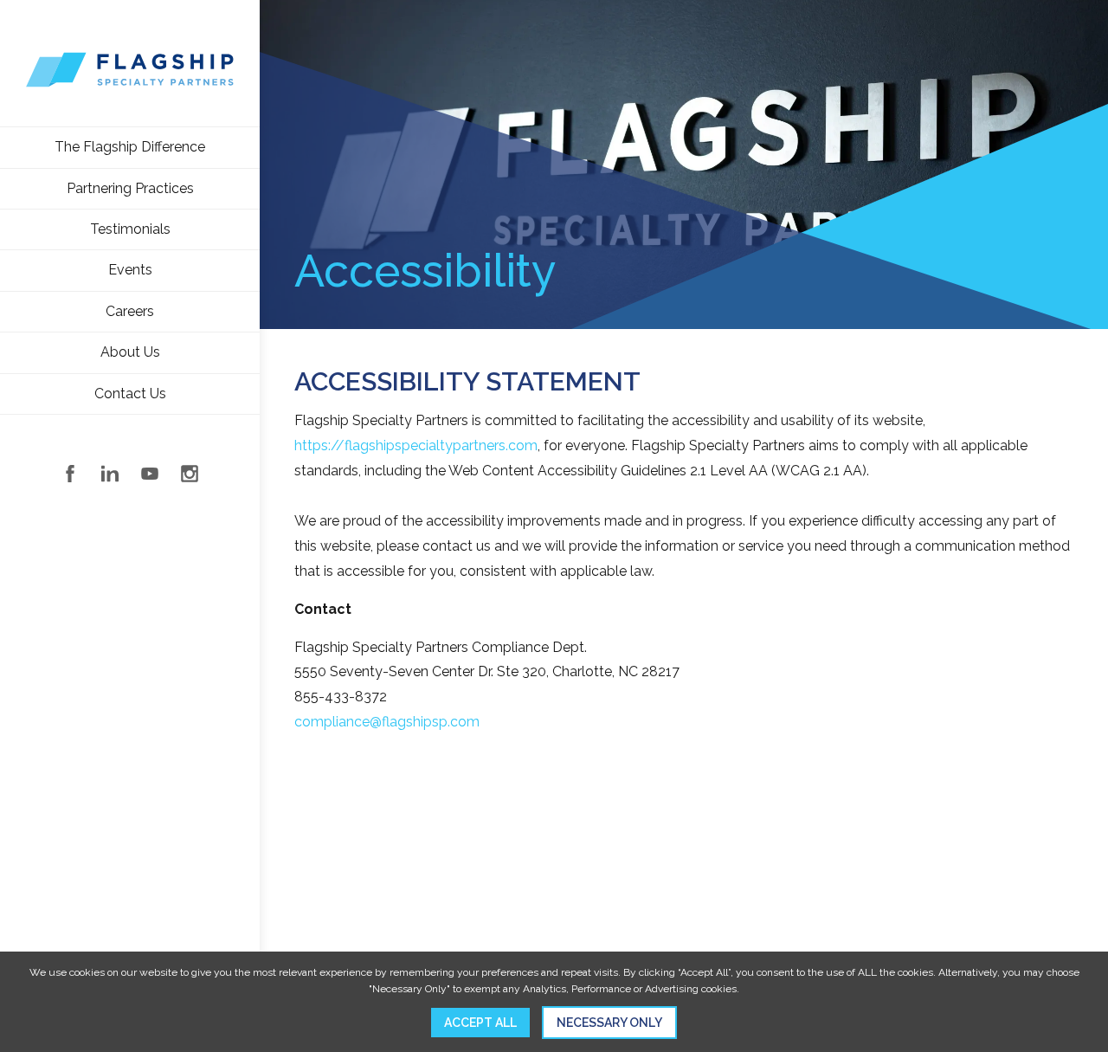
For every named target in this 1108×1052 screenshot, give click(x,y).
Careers (130, 311)
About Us (130, 352)
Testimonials (130, 229)
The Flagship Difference (130, 147)
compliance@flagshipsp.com (387, 721)
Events (130, 269)
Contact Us (130, 393)
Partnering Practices (130, 188)
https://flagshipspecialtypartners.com (416, 445)
